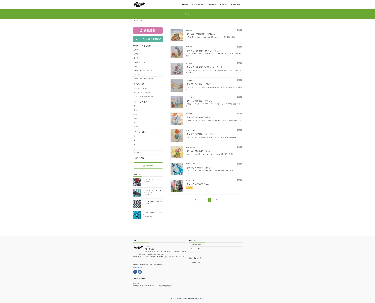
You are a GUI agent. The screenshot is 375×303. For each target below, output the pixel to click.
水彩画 (136, 54)
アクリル (136, 74)
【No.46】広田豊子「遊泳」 (198, 168)
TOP (191, 253)
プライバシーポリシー (196, 248)
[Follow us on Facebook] (135, 272)
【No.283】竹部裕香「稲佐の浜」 (201, 34)
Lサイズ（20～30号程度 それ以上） (145, 96)
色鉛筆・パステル (139, 62)
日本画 (136, 58)
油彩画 (136, 50)
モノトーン (137, 152)
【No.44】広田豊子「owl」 (198, 184)
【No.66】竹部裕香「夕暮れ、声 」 (201, 117)
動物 (135, 110)
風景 (135, 122)
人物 (135, 114)
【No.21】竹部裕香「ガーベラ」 (200, 134)
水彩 (239, 30)
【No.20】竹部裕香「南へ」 (198, 151)
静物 (135, 118)
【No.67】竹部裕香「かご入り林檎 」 (202, 51)
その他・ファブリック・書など (143, 78)
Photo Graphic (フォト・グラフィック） (146, 70)
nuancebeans (137, 267)
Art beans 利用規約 (195, 244)
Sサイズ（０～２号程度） (142, 88)
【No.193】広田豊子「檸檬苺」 (152, 201)
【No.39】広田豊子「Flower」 (152, 179)
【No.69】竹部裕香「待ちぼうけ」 (201, 84)
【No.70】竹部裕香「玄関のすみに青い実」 (205, 67)
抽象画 (136, 126)
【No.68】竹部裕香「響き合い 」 (200, 101)
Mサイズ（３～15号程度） (142, 92)
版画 (135, 66)
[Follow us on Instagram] (140, 272)
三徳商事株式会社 (195, 262)
